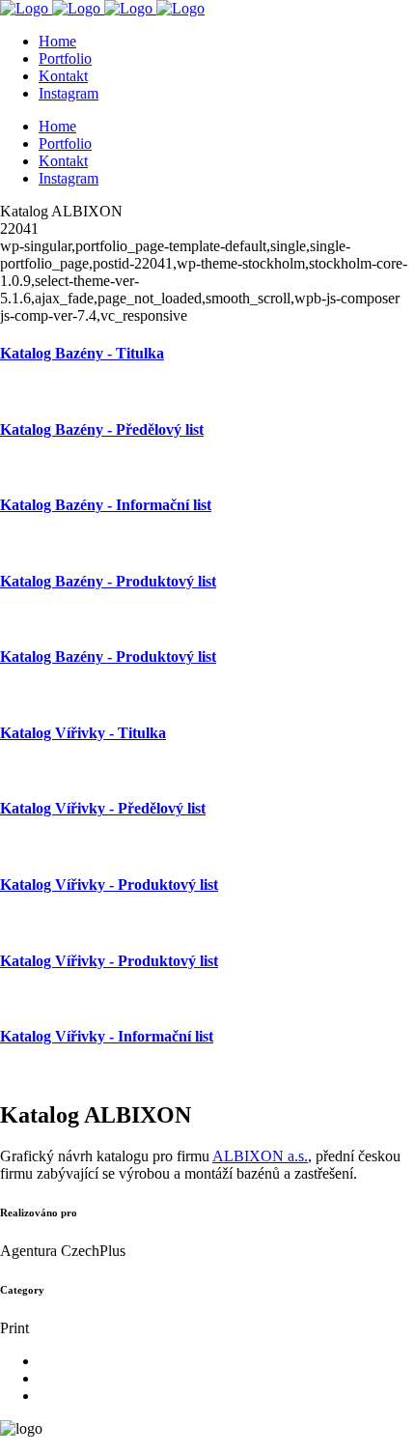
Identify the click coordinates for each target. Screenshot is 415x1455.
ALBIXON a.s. (260, 1156)
